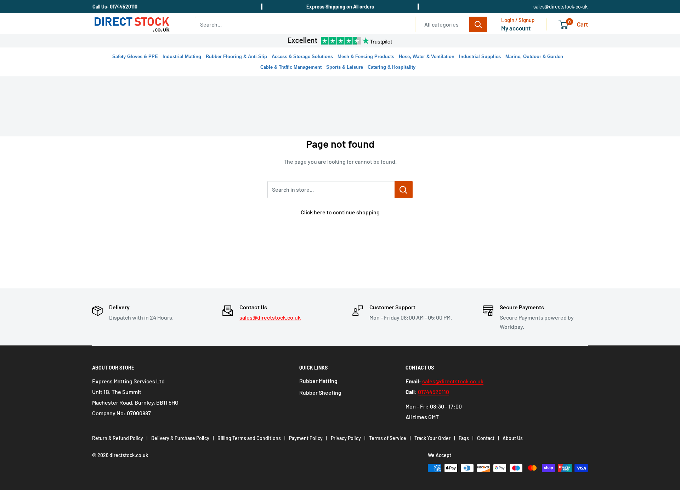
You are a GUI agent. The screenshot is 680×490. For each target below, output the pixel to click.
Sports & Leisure (344, 67)
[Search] (478, 24)
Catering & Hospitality (391, 67)
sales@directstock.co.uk (560, 7)
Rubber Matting (318, 380)
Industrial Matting (182, 56)
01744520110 (433, 391)
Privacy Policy (346, 438)
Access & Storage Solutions (302, 56)
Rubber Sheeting (320, 392)
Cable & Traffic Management (291, 67)
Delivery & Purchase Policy (180, 438)
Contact (485, 438)
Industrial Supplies (480, 56)
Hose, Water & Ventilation (426, 56)
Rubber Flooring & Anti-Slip (236, 56)
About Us (513, 438)
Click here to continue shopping (340, 212)
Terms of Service (387, 438)
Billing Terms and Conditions (249, 438)
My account (516, 28)
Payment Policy (306, 438)
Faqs (464, 438)
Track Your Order (432, 438)
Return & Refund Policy (117, 438)
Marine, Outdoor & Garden (534, 56)
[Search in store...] (404, 189)
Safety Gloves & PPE (135, 56)
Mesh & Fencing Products (366, 56)
